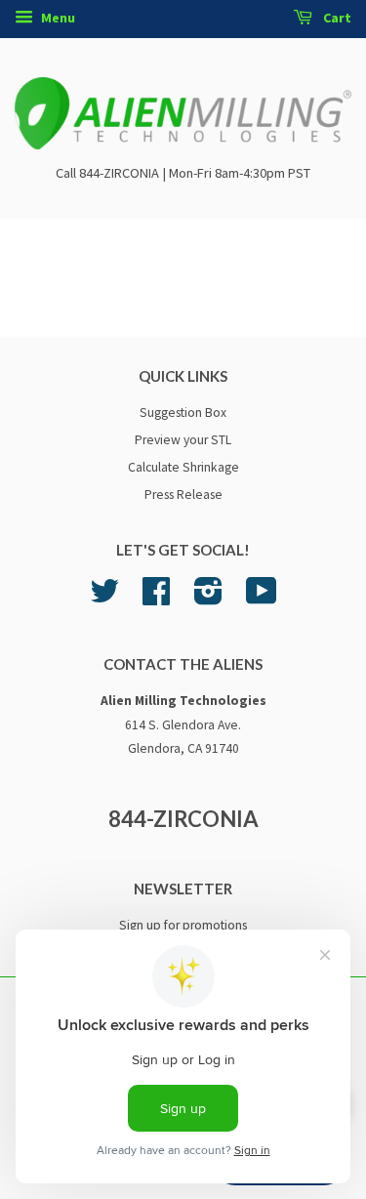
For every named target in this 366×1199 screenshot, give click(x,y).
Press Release (183, 494)
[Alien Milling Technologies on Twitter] (104, 598)
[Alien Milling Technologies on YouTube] (261, 598)
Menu (56, 17)
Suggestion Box (183, 412)
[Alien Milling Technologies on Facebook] (156, 598)
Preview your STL (183, 440)
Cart (335, 17)
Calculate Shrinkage (183, 467)
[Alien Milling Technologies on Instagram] (208, 598)
